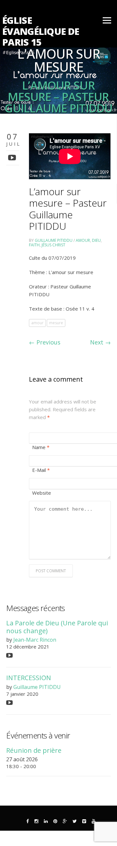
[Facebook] (27, 821)
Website (41, 492)
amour (83, 240)
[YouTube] (94, 821)
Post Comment (51, 571)
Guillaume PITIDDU (53, 240)
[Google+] (65, 821)
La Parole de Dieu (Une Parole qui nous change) (57, 627)
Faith (34, 245)
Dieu (96, 240)
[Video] (13, 157)
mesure (56, 323)
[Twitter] (74, 821)
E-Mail (41, 470)
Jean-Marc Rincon (34, 639)
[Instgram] (36, 821)
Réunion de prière (33, 750)
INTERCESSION (28, 677)
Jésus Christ (53, 245)
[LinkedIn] (46, 821)
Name (40, 447)
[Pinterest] (55, 821)
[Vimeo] (84, 821)
